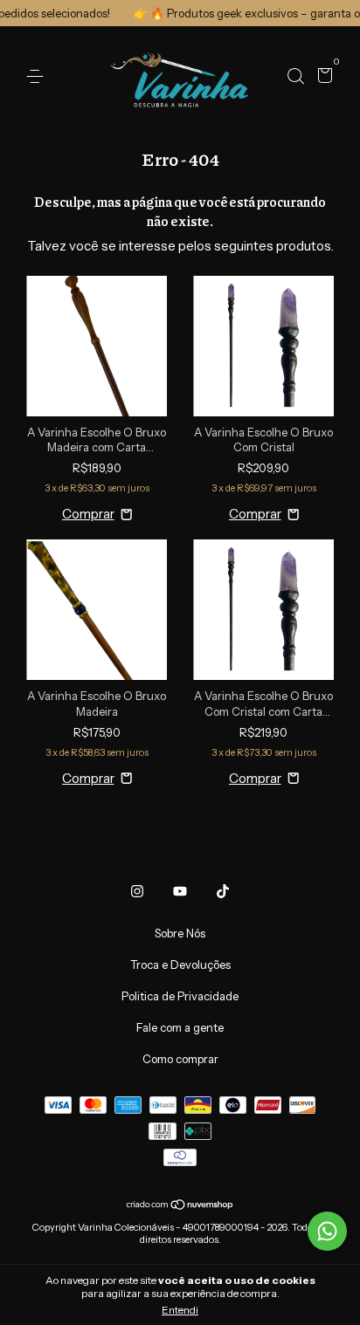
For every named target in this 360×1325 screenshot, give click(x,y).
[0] (322, 77)
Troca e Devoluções (180, 964)
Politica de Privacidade (180, 996)
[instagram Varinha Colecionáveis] (137, 891)
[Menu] (38, 77)
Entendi (180, 1309)
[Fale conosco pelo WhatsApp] (327, 1231)
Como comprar (180, 1059)
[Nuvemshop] (180, 1206)
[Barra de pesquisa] (295, 77)
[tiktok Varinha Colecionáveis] (223, 891)
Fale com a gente (180, 1027)
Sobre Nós (180, 933)
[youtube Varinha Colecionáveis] (180, 891)
